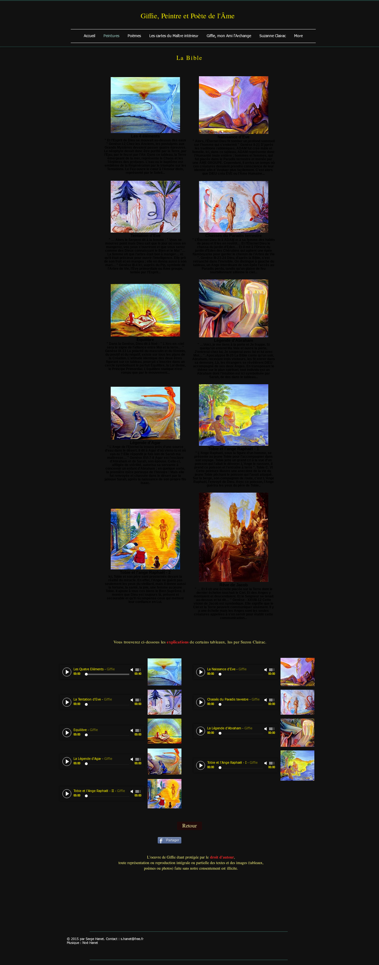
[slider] (138, 669)
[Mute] (132, 670)
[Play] (67, 672)
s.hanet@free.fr (132, 939)
